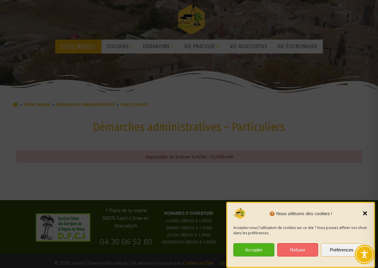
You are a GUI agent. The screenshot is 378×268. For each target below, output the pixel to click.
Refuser (297, 249)
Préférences (341, 249)
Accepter (254, 249)
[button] (365, 213)
